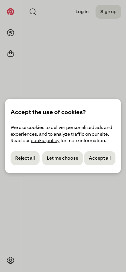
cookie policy (45, 140)
